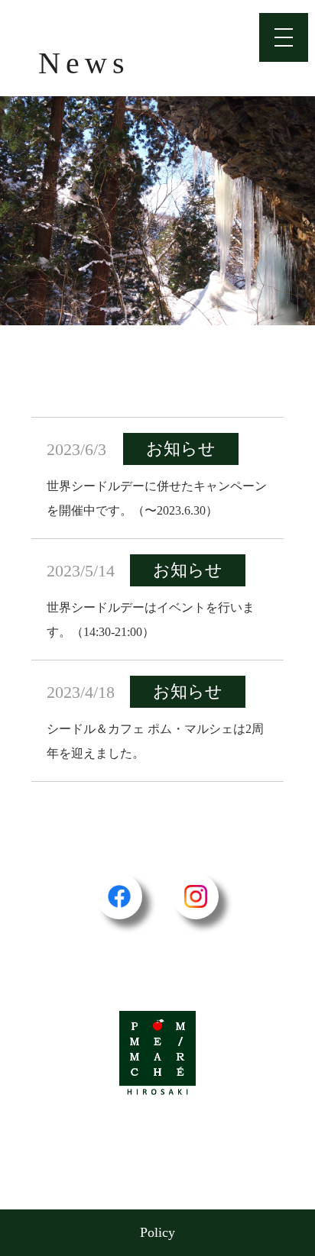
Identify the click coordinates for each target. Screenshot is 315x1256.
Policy (157, 1232)
